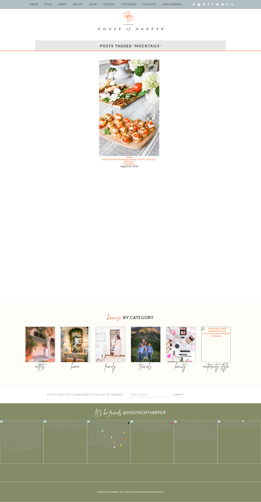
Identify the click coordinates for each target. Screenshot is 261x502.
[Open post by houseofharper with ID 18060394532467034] (65, 442)
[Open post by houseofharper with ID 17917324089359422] (152, 442)
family (110, 366)
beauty (180, 366)
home (75, 366)
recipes (129, 157)
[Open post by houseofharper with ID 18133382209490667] (108, 442)
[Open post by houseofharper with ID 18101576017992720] (196, 442)
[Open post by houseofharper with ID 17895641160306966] (239, 442)
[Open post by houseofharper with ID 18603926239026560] (22, 442)
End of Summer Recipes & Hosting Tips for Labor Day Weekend (129, 160)
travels (146, 366)
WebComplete (156, 492)
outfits (40, 366)
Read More (129, 164)
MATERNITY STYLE (216, 366)
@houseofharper (144, 412)
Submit (178, 394)
